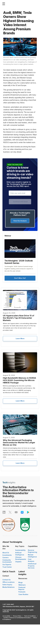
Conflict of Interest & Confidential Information (17, 617)
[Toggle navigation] (4, 3)
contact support (17, 191)
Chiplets (18, 562)
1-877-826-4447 (8, 604)
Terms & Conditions (30, 616)
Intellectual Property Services (32, 566)
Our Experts (6, 564)
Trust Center (7, 567)
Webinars (22, 585)
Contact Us (6, 580)
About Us (5, 553)
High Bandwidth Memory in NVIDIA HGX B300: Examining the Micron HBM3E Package (19, 380)
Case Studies (23, 594)
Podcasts (21, 592)
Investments (7, 555)
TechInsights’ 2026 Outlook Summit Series (18, 261)
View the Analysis (20, 221)
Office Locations (8, 582)
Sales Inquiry (7, 584)
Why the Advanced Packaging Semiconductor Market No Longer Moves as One (19, 442)
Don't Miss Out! (20, 278)
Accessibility (6, 616)
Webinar (7, 236)
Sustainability (20, 550)
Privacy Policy (17, 616)
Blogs (20, 582)
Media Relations (8, 587)
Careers (5, 557)
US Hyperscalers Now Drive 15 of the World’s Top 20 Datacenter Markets (18, 317)
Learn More (20, 338)
